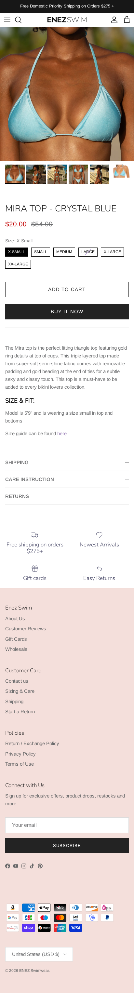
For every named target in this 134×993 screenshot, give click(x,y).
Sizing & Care (19, 691)
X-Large (112, 251)
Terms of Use (19, 764)
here (62, 433)
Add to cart (67, 289)
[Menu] (7, 20)
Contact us (16, 681)
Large (88, 251)
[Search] (21, 20)
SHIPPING (17, 462)
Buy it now (67, 311)
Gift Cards (16, 639)
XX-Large (18, 263)
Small (40, 251)
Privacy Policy (20, 754)
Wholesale (16, 649)
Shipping (14, 701)
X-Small (16, 251)
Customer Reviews (25, 628)
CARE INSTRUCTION (29, 479)
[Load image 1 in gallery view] (67, 94)
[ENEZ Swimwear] (67, 20)
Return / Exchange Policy (32, 743)
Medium (64, 251)
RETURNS (17, 496)
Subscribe (67, 845)
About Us (15, 618)
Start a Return (20, 711)
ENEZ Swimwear (34, 970)
